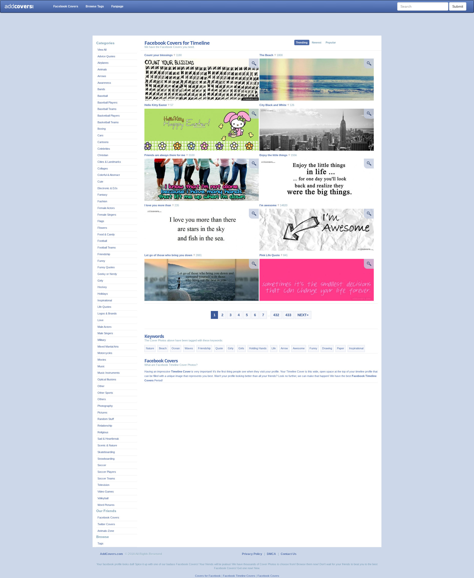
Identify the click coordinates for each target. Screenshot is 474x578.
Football (102, 240)
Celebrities (104, 148)
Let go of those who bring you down (168, 255)
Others (102, 399)
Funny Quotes (106, 267)
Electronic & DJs (108, 188)
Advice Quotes (106, 56)
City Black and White (272, 104)
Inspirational (105, 300)
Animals (102, 69)
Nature (150, 348)
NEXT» (303, 315)
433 (288, 315)
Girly (100, 280)
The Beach (266, 55)
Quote (219, 348)
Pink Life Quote (269, 255)
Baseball (103, 95)
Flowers (102, 227)
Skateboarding (106, 452)
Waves (189, 348)
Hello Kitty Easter (155, 104)
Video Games (106, 491)
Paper (340, 348)
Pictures (102, 412)
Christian (103, 155)
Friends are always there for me (164, 155)
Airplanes (103, 62)
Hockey (102, 287)
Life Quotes (104, 306)
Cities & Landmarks (109, 161)
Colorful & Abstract (109, 174)
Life (274, 348)
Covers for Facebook (208, 575)
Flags (101, 221)
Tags (100, 543)
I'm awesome (267, 205)
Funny (101, 260)
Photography (105, 405)
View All (102, 49)
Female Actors (106, 207)
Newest (316, 42)
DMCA (271, 554)
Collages (103, 168)
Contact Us (288, 554)
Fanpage (117, 6)
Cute (100, 181)
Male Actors (105, 326)
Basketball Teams (108, 122)
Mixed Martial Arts (108, 346)
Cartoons (103, 142)
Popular (331, 42)
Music (101, 366)
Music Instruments (109, 372)
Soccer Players (107, 471)
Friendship (104, 254)
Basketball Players (109, 115)
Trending (302, 42)
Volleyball (103, 498)
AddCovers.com (111, 554)
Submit (457, 6)
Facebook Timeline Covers (239, 575)
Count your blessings (158, 55)
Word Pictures (106, 504)
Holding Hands (258, 348)
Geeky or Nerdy (107, 273)
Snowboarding (106, 458)
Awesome (299, 348)
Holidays (103, 293)
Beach (163, 348)
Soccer (102, 465)
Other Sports (105, 392)
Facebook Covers (65, 6)
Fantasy (102, 194)
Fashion (102, 201)
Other (101, 386)
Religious (103, 432)
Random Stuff (106, 418)
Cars (100, 135)
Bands (101, 89)
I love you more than (157, 205)
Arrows (102, 76)
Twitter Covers (106, 524)
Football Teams (107, 247)
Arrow (284, 348)
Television (103, 484)
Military (102, 339)
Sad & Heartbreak (108, 438)
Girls (241, 348)
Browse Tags (95, 6)
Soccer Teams (106, 478)
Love (100, 320)
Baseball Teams (107, 108)
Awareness (104, 82)
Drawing (327, 348)
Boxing (102, 128)
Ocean (176, 348)
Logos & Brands (107, 313)
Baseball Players (108, 102)
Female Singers (107, 214)
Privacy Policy (252, 554)
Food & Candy (106, 234)
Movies (102, 359)
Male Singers (105, 333)
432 (276, 315)
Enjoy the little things (273, 155)
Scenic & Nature (107, 445)
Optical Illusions (107, 379)
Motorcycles (105, 352)
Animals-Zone (106, 530)
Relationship (105, 425)
